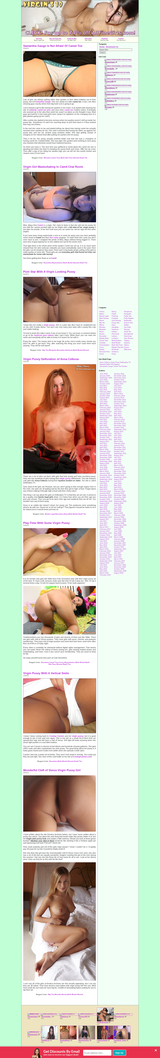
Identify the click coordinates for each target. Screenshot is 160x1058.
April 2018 (103, 509)
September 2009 (120, 501)
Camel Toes (55, 158)
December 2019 (106, 475)
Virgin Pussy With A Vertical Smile (46, 673)
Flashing (115, 316)
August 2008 (118, 527)
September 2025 (106, 378)
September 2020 (106, 461)
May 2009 (117, 509)
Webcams (127, 349)
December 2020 (106, 455)
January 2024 (105, 394)
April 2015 (103, 571)
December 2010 (120, 471)
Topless (127, 340)
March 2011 (118, 465)
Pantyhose (128, 311)
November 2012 (120, 425)
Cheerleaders (104, 345)
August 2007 (118, 551)
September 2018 (106, 501)
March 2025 (104, 382)
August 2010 (118, 479)
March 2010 (118, 489)
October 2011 (119, 451)
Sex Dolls (127, 327)
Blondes (47, 158)
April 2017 (103, 525)
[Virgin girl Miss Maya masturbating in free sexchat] (59, 222)
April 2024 (103, 390)
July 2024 (103, 386)
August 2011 (118, 455)
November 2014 (120, 378)
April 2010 (117, 487)
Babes (101, 314)
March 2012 (118, 441)
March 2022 (104, 427)
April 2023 (103, 404)
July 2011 (117, 457)
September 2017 (106, 517)
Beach (101, 320)
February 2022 (105, 429)
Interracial (115, 334)
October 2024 (105, 384)
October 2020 (105, 459)
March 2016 (104, 549)
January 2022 (105, 431)
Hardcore (69, 350)
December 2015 (106, 555)
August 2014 (118, 384)
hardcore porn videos (44, 335)
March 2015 (104, 573)
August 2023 (104, 398)
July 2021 (103, 443)
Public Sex (128, 316)
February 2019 (105, 491)
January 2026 (105, 376)
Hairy (66, 514)
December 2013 (120, 400)
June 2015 (104, 567)
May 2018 (103, 507)
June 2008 (118, 531)
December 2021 (106, 433)
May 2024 (103, 388)
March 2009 (118, 513)
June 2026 (104, 374)
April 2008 (117, 535)
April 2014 (117, 392)
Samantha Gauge (43, 102)
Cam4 (40, 225)
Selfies (126, 325)
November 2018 (106, 497)
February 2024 (105, 392)
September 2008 (120, 525)
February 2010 (119, 491)
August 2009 (118, 503)
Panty (114, 354)
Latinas (114, 336)
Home (102, 47)
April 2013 (117, 416)
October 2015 (105, 559)
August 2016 (104, 539)
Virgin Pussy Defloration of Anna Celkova (51, 359)
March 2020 (104, 471)
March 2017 (104, 527)
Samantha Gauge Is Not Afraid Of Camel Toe (52, 45)
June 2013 (118, 412)
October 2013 (119, 404)
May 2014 (117, 390)
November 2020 (106, 457)
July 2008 (117, 529)
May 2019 (103, 487)
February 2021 (105, 451)
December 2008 (120, 519)
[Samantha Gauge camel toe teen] (59, 96)
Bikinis (101, 325)
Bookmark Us (112, 47)
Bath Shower (104, 318)
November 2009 (120, 497)
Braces (101, 334)
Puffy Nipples (129, 318)
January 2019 (105, 493)
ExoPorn (121, 38)
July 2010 (117, 481)
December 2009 (120, 495)
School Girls (128, 323)
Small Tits (83, 158)
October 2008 (119, 523)
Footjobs (115, 318)
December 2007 (120, 543)
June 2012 (118, 435)
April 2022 (103, 425)
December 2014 (120, 376)
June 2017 (104, 523)
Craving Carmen (56, 736)
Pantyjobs (127, 314)
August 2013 (118, 408)
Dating (101, 349)
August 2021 (104, 441)
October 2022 (105, 414)
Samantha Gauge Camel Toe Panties (113, 366)
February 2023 (105, 408)
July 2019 (103, 483)
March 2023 (104, 406)
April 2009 (117, 511)
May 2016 (103, 545)
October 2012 (119, 427)
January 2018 (105, 511)
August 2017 (104, 519)
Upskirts (127, 343)
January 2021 (105, 453)
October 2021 (105, 437)
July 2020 (103, 465)
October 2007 (119, 547)
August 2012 (118, 431)
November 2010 (120, 473)
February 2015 (105, 575)
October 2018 (105, 499)
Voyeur (126, 347)
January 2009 (119, 517)
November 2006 (120, 567)
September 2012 (120, 429)
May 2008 (117, 533)
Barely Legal (50, 514)
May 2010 (117, 485)
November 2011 (120, 449)
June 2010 (118, 483)
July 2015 (103, 565)
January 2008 (119, 541)
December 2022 (106, 412)
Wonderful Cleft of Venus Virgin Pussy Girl (52, 770)
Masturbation (57, 263)
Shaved (76, 158)
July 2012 (117, 433)
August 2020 (104, 463)
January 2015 (119, 374)
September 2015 (106, 561)
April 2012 (117, 439)
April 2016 (103, 547)
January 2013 (119, 421)
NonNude (115, 349)
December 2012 (120, 423)
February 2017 (105, 529)
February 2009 (119, 515)
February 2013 (119, 419)
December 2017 (106, 513)
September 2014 (120, 382)
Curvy (61, 662)
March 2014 (118, 394)
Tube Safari (88, 38)
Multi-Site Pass (67, 158)
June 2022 (104, 421)
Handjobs (115, 327)
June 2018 (104, 505)
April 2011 (117, 463)
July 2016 (103, 541)
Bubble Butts (104, 338)
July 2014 (117, 386)
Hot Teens (39, 38)
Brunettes (48, 263)
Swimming (128, 336)
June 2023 (104, 402)
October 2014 (119, 380)
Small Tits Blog (71, 38)
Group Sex (116, 323)
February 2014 (119, 396)
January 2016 (105, 553)
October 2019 (105, 477)
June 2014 (118, 388)
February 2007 (119, 561)
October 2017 (105, 515)
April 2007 (117, 557)
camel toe (68, 110)
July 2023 (103, 400)
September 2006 (120, 571)
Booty (64, 994)
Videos (126, 345)
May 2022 (103, 423)
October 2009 (119, 499)
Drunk (101, 354)
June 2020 (104, 467)
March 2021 (104, 449)
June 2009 (118, 507)
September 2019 (106, 479)
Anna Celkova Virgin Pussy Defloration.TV (115, 362)
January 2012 (119, 445)
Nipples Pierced (117, 347)
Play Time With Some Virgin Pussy (46, 522)
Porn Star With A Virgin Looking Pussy (49, 271)
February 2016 (105, 551)
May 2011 (117, 461)
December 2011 (120, 447)
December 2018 (106, 495)
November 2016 (106, 533)
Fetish (114, 314)
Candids (102, 343)
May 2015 (103, 569)
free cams (54, 238)
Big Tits (45, 350)
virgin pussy (49, 325)
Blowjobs (52, 350)
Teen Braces (128, 338)
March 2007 (118, 559)
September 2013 (120, 406)
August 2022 (104, 417)
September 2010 (120, 477)
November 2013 (120, 402)
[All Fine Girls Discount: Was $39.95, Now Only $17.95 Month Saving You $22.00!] (80, 36)
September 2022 (106, 416)
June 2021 (104, 445)
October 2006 (119, 569)
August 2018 (104, 503)
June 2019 (104, 485)
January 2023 (105, 410)
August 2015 (104, 563)
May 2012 (117, 437)
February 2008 (119, 539)
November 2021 (106, 435)
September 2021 (106, 439)
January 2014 (119, 398)
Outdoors (115, 352)
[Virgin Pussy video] (57, 321)
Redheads (128, 320)
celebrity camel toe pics (40, 110)
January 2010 (119, 493)
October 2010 (119, 475)
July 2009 (117, 505)
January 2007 (119, 563)
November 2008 (120, 521)
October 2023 (105, 396)
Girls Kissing (116, 320)
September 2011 (120, 453)
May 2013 (117, 414)
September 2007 (120, 549)
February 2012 (119, 443)
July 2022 (103, 419)
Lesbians (115, 338)
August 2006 (118, 573)
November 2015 (106, 557)
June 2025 (104, 380)
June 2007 (118, 555)
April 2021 (103, 447)
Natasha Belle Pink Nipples (110, 364)
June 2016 (104, 543)
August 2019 (104, 481)
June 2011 (118, 459)
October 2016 (105, 535)
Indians (114, 332)
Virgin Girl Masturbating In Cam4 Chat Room (53, 166)
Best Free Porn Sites (55, 38)
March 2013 (118, 417)
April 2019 (103, 489)
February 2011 (119, 467)
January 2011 (119, 469)
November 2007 (120, 545)
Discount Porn (104, 352)
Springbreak (128, 334)
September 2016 (106, 537)
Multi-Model (68, 263)
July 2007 (117, 553)
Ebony (114, 311)
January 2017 (105, 531)
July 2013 (117, 410)
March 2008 (118, 537)
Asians (101, 311)
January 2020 (105, 473)
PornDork (105, 38)
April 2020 (103, 469)
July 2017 (103, 521)
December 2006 (120, 565)
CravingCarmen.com (82, 757)
